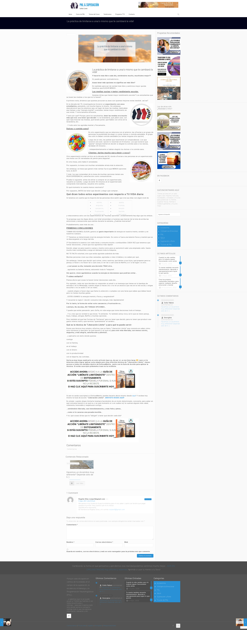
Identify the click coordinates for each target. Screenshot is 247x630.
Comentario (72, 525)
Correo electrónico (104, 542)
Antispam (99, 626)
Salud (162, 238)
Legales (90, 626)
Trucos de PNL (166, 245)
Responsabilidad (109, 626)
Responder (148, 499)
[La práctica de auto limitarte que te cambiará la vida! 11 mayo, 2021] (241, 622)
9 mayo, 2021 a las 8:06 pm (87, 501)
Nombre (70, 542)
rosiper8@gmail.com (117, 509)
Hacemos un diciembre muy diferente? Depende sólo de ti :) (80, 474)
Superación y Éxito (168, 21)
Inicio (154, 21)
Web (126, 542)
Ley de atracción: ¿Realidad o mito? (164, 108)
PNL (162, 234)
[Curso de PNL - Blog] (85, 5)
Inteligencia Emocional (169, 231)
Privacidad (82, 626)
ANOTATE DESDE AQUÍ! (114, 398)
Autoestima (164, 228)
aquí (134, 396)
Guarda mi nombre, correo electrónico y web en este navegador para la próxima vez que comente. (108, 551)
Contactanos (72, 626)
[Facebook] (173, 626)
